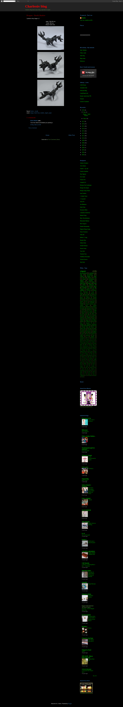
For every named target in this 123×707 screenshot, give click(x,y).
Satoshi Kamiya (84, 245)
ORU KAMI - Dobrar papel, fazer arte (87, 657)
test (88, 318)
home (83, 316)
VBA (87, 298)
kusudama (90, 275)
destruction (88, 331)
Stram (95, 351)
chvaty (90, 359)
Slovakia (90, 328)
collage (95, 359)
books (93, 329)
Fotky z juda (83, 53)
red (94, 370)
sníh (85, 318)
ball (95, 298)
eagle (81, 362)
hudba (81, 335)
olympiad (88, 317)
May (84, 112)
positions (92, 368)
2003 (83, 154)
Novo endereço (85, 431)
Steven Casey (83, 248)
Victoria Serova (83, 259)
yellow (95, 375)
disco (90, 360)
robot (81, 371)
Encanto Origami (86, 614)
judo (84, 277)
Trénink (90, 499)
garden (88, 289)
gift (87, 362)
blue (81, 357)
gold (91, 362)
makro (89, 283)
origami (46, 113)
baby (95, 312)
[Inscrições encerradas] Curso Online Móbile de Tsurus (91, 490)
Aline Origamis (86, 521)
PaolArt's (84, 539)
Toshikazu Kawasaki (85, 256)
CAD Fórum (83, 85)
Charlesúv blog (36, 6)
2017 (83, 121)
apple (95, 328)
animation (90, 355)
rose (86, 302)
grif (94, 362)
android (85, 355)
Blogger (70, 703)
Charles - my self (84, 168)
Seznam (82, 98)
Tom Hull (82, 251)
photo (81, 302)
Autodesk (84, 287)
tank (85, 372)
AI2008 (82, 304)
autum (95, 355)
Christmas (88, 290)
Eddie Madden (34, 120)
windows (90, 375)
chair (86, 359)
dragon (32, 113)
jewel (81, 364)
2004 (83, 152)
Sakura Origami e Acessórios (86, 485)
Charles (84, 18)
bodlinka (84, 300)
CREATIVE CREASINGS (88, 551)
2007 (83, 145)
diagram (94, 331)
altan (81, 355)
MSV (86, 344)
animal (92, 273)
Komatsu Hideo (83, 210)
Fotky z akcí (85, 467)
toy (85, 374)
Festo (81, 323)
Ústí (82, 376)
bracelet (85, 357)
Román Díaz (83, 240)
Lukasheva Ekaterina (85, 212)
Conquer (87, 339)
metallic (42, 113)
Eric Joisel (82, 176)
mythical (82, 317)
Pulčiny (88, 297)
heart (88, 333)
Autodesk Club (83, 87)
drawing (82, 314)
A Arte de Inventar (86, 669)
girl (88, 282)
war (86, 375)
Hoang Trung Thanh (85, 190)
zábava (94, 286)
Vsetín (91, 298)
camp (95, 357)
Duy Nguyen (83, 174)
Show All (94, 675)
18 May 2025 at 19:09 (35, 124)
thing (81, 374)
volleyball (82, 375)
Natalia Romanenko (84, 226)
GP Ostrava (90, 468)
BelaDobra (84, 626)
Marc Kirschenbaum (85, 218)
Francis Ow (83, 179)
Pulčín (84, 284)
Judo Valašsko (83, 50)
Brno (83, 321)
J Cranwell (82, 343)
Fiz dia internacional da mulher (92, 458)
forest (91, 314)
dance (93, 313)
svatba (93, 371)
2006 (83, 147)
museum (81, 367)
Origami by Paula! (86, 650)
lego (94, 335)
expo (86, 332)
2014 (83, 128)
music (86, 367)
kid (90, 286)
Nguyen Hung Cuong (85, 229)
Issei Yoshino (83, 193)
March (85, 118)
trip (81, 275)
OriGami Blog (83, 90)
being (92, 282)
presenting (82, 370)
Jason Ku (82, 201)
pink (83, 368)
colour (83, 360)
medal (87, 366)
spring (83, 310)
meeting (92, 366)
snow (95, 309)
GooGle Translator (84, 101)
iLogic (93, 363)
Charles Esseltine (84, 171)
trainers (89, 374)
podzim (92, 336)
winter (90, 294)
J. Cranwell (82, 199)
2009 (83, 140)
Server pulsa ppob (86, 535)
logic (89, 364)
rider (81, 318)
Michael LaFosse (87, 347)
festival (82, 280)
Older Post (71, 135)
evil (82, 332)
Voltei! (83, 651)
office (81, 294)
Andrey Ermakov (84, 163)
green (83, 333)
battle (88, 356)
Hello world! (85, 480)
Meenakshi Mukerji (84, 221)
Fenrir (93, 321)
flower (93, 300)
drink (94, 360)
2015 (83, 126)
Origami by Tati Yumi (87, 638)
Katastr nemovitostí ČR (85, 96)
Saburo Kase (83, 243)
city (81, 309)
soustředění (92, 302)
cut (86, 360)
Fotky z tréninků (86, 498)
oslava (95, 367)
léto (87, 301)
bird (94, 308)
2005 (83, 150)
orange (90, 367)
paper (50, 113)
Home (47, 135)
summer (89, 277)
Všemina (87, 353)
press (87, 370)
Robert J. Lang (83, 237)
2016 (83, 123)
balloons (83, 356)
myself (84, 279)
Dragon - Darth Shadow (86, 115)
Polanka (83, 349)
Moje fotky (82, 58)
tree (88, 337)
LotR (90, 287)
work (95, 277)
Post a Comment (33, 128)
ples (87, 368)
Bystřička (82, 339)
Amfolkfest (91, 279)
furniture (94, 332)
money (90, 309)
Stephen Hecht (83, 351)
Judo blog (82, 55)
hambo (85, 363)
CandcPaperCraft (84, 93)
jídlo (88, 316)
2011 (83, 135)
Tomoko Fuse (83, 254)
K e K (83, 533)
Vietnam (91, 352)
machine (93, 293)
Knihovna (82, 61)
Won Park (82, 262)
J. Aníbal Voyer (83, 196)
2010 (83, 138)
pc (87, 336)
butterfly (82, 331)
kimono (82, 301)
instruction (87, 335)
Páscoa (89, 628)
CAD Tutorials (85, 563)
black (83, 313)
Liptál (95, 283)
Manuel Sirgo (83, 215)
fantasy (81, 293)
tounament (82, 337)
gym (81, 363)
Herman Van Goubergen (85, 185)
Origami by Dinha (86, 594)
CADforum (88, 321)
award (88, 329)
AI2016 (82, 320)
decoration (83, 273)
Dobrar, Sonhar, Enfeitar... (88, 436)
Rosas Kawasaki (85, 450)
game (95, 314)
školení (93, 337)
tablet (81, 372)
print (91, 370)
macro (93, 364)
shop (85, 371)
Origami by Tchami (87, 455)
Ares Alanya (83, 165)
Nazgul (93, 347)
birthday (93, 356)
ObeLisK (82, 234)
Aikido (87, 320)
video (94, 374)
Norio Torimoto (84, 232)
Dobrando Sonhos (86, 570)
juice (85, 364)
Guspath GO (83, 182)
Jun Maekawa (83, 204)
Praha (88, 306)
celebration (91, 284)
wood (95, 294)
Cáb (92, 339)
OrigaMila (84, 582)
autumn (83, 329)
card (82, 359)
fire (84, 362)
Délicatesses (85, 430)
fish (86, 314)
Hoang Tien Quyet (84, 187)
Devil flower (89, 310)
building (90, 357)
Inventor (91, 280)
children (82, 282)
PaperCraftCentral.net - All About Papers (88, 606)
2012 (83, 133)
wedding (93, 318)
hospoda (93, 333)
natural (81, 336)
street (89, 371)
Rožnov (92, 327)
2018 (83, 110)
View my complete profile (86, 20)
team (89, 372)
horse (89, 363)
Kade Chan (37, 113)
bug (88, 313)
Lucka (92, 291)
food (87, 293)
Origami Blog (85, 479)
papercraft (92, 301)
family (85, 309)
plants (86, 294)
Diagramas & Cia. (86, 418)
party (93, 289)
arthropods (88, 308)
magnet (81, 366)
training (82, 290)
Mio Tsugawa (83, 223)
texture (93, 372)
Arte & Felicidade (86, 510)
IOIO (95, 310)
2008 (83, 142)
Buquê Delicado (92, 583)
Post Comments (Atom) (54, 139)
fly (90, 332)
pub (94, 317)
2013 (83, 131)
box (89, 300)
